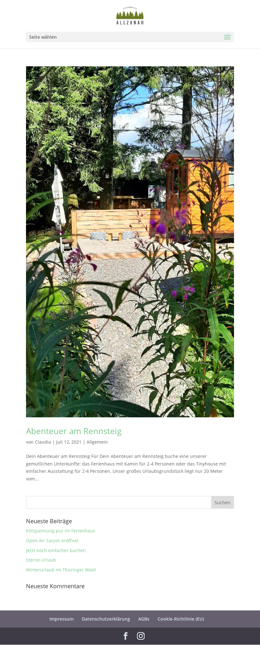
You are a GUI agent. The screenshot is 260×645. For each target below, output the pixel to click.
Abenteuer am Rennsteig (73, 431)
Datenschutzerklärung (106, 619)
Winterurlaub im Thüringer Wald (61, 570)
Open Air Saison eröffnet (52, 541)
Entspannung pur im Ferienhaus (60, 531)
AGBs (143, 619)
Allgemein (97, 442)
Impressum (61, 619)
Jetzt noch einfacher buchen (56, 550)
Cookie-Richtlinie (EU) (181, 619)
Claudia (43, 442)
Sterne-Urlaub (41, 560)
